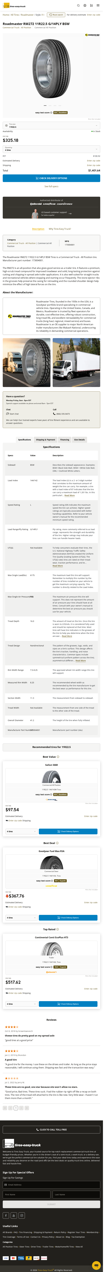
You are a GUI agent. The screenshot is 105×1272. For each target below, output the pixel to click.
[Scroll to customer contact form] (70, 214)
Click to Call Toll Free (53, 1129)
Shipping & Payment (43, 1232)
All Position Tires (10, 1246)
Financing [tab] (64, 439)
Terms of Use (23, 1237)
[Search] (78, 5)
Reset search (58, 15)
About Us (60, 1237)
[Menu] (98, 5)
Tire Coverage (9, 1237)
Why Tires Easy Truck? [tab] (60, 228)
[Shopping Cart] (91, 5)
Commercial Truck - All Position (17, 27)
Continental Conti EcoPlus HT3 (51, 937)
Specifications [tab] (24, 439)
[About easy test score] (51, 112)
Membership (92, 1232)
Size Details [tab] (79, 439)
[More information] (58, 757)
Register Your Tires (76, 1232)
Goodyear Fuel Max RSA (51, 851)
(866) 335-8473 (63, 414)
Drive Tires (36, 1246)
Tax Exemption (78, 1237)
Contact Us (35, 1237)
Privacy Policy (48, 1237)
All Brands (7, 1232)
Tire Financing (25, 1232)
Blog (68, 1237)
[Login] (85, 5)
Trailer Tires (48, 1246)
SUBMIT (51, 1204)
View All (79, 1246)
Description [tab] (38, 228)
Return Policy (60, 1232)
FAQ (16, 1232)
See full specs (51, 186)
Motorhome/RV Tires (64, 1246)
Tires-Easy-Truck (46, 1270)
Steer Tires (24, 1246)
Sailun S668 (51, 764)
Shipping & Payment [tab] (45, 439)
